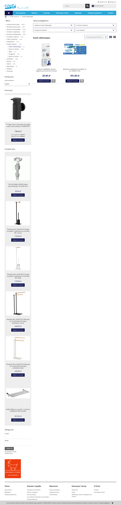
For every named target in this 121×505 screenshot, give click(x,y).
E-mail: (7, 433)
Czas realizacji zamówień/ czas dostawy (38, 497)
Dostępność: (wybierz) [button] (40, 30)
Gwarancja (75, 490)
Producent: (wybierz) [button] (82, 25)
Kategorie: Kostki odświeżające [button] (43, 25)
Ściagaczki (12, 54)
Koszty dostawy (31, 494)
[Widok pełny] (114, 37)
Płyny (10, 51)
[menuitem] (21, 13)
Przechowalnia (53, 494)
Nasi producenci (9, 80)
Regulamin (8, 492)
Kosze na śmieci (14, 49)
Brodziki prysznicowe (13, 27)
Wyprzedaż (10, 66)
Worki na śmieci (14, 56)
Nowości (9, 69)
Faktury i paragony (32, 492)
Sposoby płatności (32, 499)
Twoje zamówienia (54, 490)
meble (9, 64)
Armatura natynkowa (13, 32)
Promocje (10, 71)
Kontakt (96, 490)
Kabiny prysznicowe (13, 24)
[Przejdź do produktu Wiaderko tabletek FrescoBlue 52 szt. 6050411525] (75, 55)
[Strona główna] (17, 6)
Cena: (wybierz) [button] (80, 30)
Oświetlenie (10, 42)
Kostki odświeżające (15, 46)
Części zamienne (12, 39)
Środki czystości (12, 44)
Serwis (73, 492)
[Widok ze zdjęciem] (110, 37)
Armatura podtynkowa (14, 34)
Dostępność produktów (33, 490)
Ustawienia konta (54, 492)
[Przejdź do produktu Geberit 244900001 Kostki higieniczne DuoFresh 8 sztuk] (46, 55)
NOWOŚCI (10, 59)
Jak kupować (8, 490)
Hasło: (7, 440)
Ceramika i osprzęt (13, 37)
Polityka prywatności (10, 494)
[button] (53, 80)
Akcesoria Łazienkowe (14, 29)
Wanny (9, 61)
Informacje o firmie (99, 492)
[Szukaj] (87, 6)
